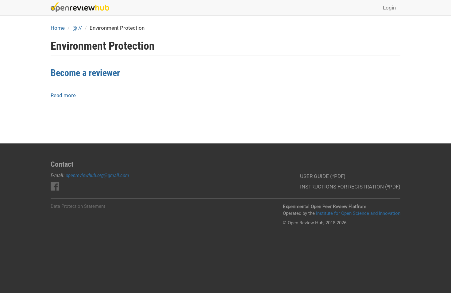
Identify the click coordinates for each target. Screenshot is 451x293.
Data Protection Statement (78, 206)
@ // (77, 28)
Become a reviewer (85, 72)
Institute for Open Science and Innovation (358, 213)
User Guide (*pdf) (322, 176)
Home (58, 28)
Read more (63, 95)
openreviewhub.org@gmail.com (97, 175)
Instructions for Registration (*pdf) (350, 187)
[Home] (82, 7)
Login (389, 8)
